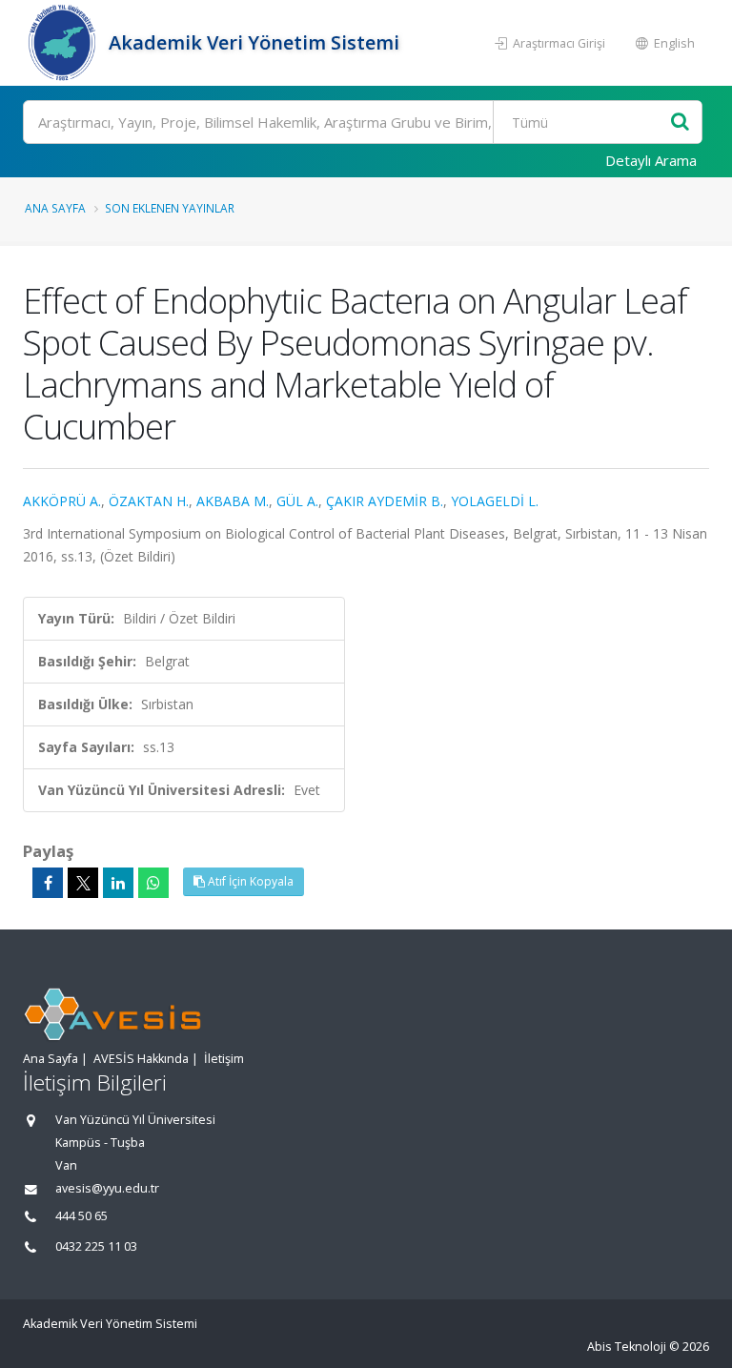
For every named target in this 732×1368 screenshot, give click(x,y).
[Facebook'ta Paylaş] (47, 883)
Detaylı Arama (651, 160)
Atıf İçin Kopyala (249, 881)
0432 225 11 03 (96, 1246)
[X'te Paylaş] (83, 883)
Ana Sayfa (55, 207)
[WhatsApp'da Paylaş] (153, 883)
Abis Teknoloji (626, 1346)
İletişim (224, 1059)
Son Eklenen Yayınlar (169, 207)
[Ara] (680, 122)
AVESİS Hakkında (141, 1059)
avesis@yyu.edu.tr (107, 1188)
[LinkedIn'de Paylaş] (118, 883)
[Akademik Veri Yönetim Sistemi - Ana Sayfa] (63, 43)
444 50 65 (81, 1216)
